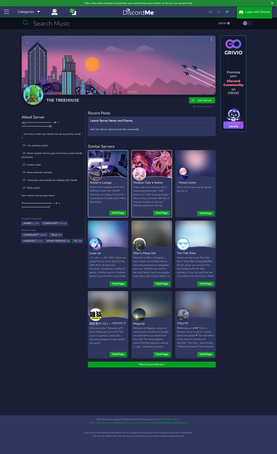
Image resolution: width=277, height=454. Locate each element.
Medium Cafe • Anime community (148, 185)
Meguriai (139, 324)
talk (56, 235)
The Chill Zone (186, 253)
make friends (58, 241)
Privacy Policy (132, 422)
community (35, 235)
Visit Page (118, 213)
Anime (31, 223)
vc (78, 241)
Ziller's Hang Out (144, 253)
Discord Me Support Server (167, 419)
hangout (33, 241)
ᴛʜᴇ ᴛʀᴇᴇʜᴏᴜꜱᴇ (62, 99)
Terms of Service (147, 422)
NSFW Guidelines (165, 422)
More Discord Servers (151, 364)
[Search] (25, 22)
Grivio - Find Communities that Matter (106, 422)
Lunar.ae (95, 253)
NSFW (222, 23)
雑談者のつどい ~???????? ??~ (107, 326)
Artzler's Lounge (101, 183)
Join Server (205, 100)
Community (55, 223)
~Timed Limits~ (187, 183)
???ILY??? (182, 324)
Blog (177, 422)
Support (184, 422)
